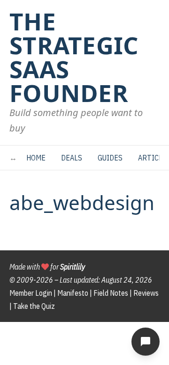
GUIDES (110, 157)
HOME (36, 157)
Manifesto (72, 293)
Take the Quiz (34, 306)
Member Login (30, 293)
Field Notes (110, 293)
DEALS (71, 157)
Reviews (146, 293)
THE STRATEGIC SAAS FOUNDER (73, 57)
